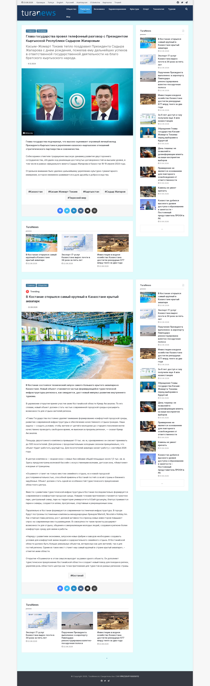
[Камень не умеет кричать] (148, 191)
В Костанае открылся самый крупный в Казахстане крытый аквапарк (41, 257)
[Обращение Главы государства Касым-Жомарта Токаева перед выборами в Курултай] (148, 132)
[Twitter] (67, 211)
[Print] (94, 211)
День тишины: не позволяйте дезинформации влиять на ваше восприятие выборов (170, 154)
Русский (70, 2)
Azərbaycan (82, 2)
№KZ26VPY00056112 (129, 676)
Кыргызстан (92, 191)
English (60, 2)
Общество (71, 9)
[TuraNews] (38, 13)
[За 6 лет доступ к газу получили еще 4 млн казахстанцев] (148, 118)
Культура (134, 9)
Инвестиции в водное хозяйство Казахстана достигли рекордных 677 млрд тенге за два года (170, 101)
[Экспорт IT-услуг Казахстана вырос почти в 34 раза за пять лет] (77, 243)
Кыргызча (107, 2)
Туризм (171, 9)
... (162, 229)
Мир (68, 17)
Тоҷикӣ (117, 2)
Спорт (146, 9)
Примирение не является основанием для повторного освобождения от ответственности (170, 174)
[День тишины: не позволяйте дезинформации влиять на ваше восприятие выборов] (148, 152)
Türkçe (51, 2)
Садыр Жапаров (115, 191)
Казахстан (36, 191)
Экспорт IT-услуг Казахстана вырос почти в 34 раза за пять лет (76, 257)
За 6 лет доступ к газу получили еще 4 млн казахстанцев (170, 118)
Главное (31, 31)
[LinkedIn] (74, 211)
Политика (85, 9)
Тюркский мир (77, 197)
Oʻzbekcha (95, 2)
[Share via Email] (87, 211)
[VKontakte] (81, 211)
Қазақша (41, 2)
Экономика (99, 9)
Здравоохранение (117, 9)
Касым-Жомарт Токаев (63, 191)
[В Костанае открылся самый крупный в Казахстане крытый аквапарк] (41, 243)
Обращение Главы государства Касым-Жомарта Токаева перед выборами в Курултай (169, 134)
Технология (158, 9)
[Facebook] (60, 211)
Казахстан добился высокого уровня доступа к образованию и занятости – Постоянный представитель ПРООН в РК (171, 209)
